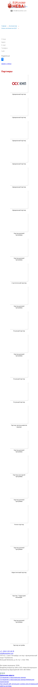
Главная (4, 26)
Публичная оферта (7, 675)
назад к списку (6, 64)
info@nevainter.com (19, 11)
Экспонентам (13, 26)
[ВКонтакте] (2, 60)
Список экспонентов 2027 (9, 28)
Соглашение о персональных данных (13, 677)
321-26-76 (7, 651)
